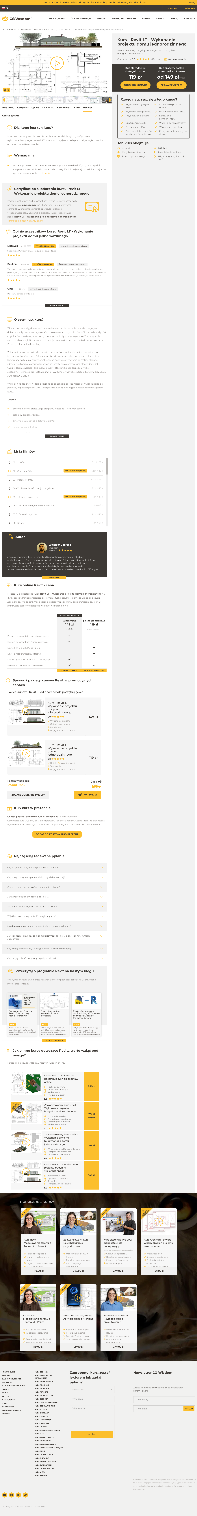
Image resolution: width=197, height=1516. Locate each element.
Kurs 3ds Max (41, 1372)
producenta (44, 173)
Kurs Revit (40, 1451)
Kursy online (57, 18)
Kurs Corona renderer (46, 1402)
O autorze (54, 577)
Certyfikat (23, 107)
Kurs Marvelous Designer (47, 1430)
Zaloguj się (171, 8)
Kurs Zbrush (41, 1476)
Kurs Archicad (42, 1385)
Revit (52, 29)
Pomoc (174, 18)
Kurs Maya (40, 1434)
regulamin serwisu (11, 1410)
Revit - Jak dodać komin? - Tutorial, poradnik (50, 1013)
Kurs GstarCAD (42, 1416)
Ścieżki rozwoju (81, 18)
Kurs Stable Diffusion (45, 1462)
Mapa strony (8, 1407)
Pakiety (87, 107)
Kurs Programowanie (45, 1444)
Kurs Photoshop (43, 1441)
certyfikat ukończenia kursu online (25, 221)
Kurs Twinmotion (43, 1465)
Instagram (18, 1495)
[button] (110, 100)
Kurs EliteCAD (41, 1409)
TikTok (25, 1495)
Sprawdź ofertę (171, 85)
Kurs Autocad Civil (44, 1395)
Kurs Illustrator (43, 1420)
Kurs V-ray (40, 1472)
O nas (4, 1403)
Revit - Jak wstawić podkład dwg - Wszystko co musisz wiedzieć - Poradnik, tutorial (86, 1014)
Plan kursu (48, 107)
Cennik (146, 18)
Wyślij (92, 1434)
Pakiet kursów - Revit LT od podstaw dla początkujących (45, 692)
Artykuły (189, 18)
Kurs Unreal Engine (44, 1469)
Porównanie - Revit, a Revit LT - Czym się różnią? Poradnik (20, 1013)
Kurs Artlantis (42, 1389)
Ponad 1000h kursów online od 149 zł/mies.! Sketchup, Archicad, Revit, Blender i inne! (94, 2)
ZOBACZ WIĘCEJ (57, 305)
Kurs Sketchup (42, 1458)
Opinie (160, 18)
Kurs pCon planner (44, 1437)
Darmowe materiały (124, 18)
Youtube (4, 1495)
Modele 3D (7, 1382)
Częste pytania (10, 115)
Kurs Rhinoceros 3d (44, 1455)
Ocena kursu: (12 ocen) (139, 59)
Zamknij (191, 2)
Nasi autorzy (8, 1400)
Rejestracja (190, 8)
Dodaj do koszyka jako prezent (57, 834)
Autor (77, 107)
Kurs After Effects (44, 1382)
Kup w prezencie (177, 59)
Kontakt (6, 1414)
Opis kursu (8, 107)
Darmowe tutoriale (11, 1379)
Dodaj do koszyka (95, 670)
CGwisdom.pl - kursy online (16, 29)
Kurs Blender (41, 1399)
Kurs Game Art (42, 1413)
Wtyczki (101, 18)
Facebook (11, 1495)
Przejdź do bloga (54, 1041)
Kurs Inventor (42, 1423)
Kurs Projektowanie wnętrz (49, 1448)
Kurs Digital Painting (45, 1406)
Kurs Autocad (41, 1392)
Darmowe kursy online (13, 1386)
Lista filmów (64, 107)
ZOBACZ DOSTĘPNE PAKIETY (28, 795)
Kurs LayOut (41, 1427)
